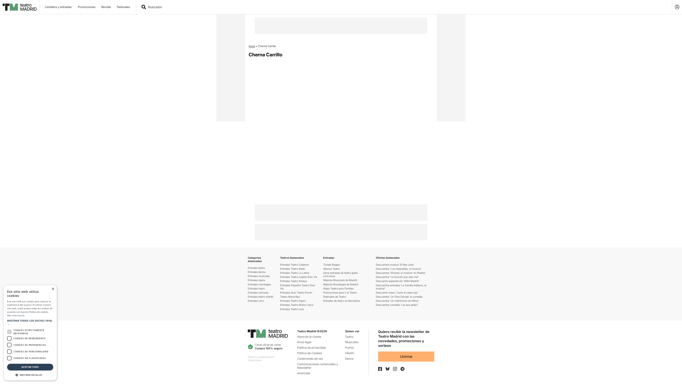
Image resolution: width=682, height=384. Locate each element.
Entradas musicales (259, 276)
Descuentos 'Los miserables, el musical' (398, 268)
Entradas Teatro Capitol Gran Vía (298, 276)
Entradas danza (257, 271)
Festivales (123, 7)
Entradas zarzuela (258, 292)
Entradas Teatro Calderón (294, 264)
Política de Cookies (309, 353)
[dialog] (30, 332)
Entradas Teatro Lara (292, 309)
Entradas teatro (256, 267)
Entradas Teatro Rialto (292, 268)
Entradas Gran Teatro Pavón (296, 292)
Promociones (86, 7)
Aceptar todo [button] (30, 367)
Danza (349, 358)
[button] (30, 322)
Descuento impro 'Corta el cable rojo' (397, 292)
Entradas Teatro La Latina (294, 272)
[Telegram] (402, 369)
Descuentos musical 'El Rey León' (395, 264)
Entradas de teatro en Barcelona (341, 300)
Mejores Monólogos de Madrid (340, 284)
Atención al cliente (309, 336)
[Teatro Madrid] (20, 7)
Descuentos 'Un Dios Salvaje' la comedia (399, 296)
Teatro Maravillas (290, 296)
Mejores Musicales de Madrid (340, 280)
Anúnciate (303, 373)
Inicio (252, 46)
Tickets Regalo (331, 264)
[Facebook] (380, 369)
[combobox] (407, 7)
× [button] (53, 289)
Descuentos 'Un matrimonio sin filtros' (397, 300)
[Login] (677, 7)
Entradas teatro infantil (260, 296)
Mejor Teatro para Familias (338, 288)
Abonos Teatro (331, 268)
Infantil (349, 353)
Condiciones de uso (310, 358)
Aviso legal (304, 342)
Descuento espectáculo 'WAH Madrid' (397, 280)
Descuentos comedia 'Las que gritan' (397, 304)
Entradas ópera (256, 280)
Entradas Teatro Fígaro (293, 300)
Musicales (351, 342)
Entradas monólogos (259, 284)
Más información (16, 315)
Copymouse (254, 360)
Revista (106, 7)
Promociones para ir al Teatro (340, 292)
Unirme (406, 356)
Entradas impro (256, 288)
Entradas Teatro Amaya (293, 280)
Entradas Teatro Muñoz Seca (296, 304)
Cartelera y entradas (58, 7)
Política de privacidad (311, 347)
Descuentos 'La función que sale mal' (397, 276)
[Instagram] (395, 369)
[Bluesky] (387, 368)
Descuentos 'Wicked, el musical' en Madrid (400, 272)
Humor (349, 347)
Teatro (349, 336)
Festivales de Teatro (334, 296)
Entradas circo (256, 300)
